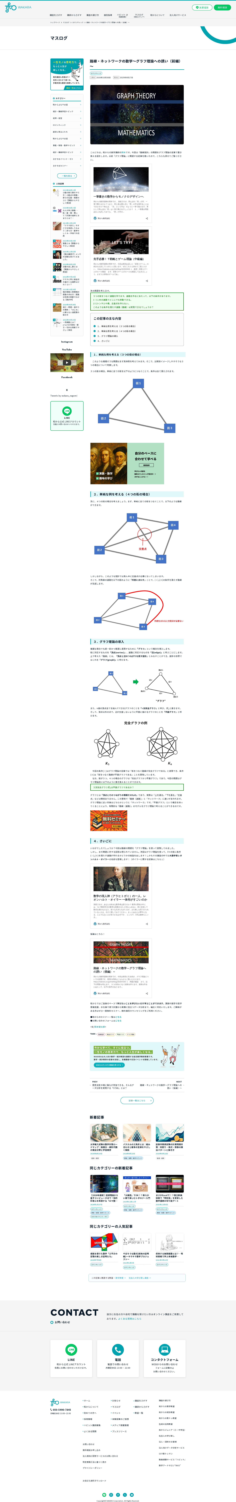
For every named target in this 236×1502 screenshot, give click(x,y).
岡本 (124, 152)
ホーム (87, 1400)
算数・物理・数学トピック (133, 1158)
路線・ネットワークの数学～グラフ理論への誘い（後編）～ (161, 1086)
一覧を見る (67, 175)
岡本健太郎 (100, 1026)
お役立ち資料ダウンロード (94, 1480)
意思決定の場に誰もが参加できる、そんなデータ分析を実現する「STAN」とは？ (113, 1086)
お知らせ (116, 1400)
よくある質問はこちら (129, 1318)
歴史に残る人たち (60, 132)
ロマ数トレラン (166, 1453)
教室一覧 (139, 1412)
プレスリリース (119, 1431)
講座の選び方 (165, 1400)
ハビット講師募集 (92, 1425)
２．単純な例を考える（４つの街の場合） (117, 331)
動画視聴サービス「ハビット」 (172, 1459)
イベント (116, 1412)
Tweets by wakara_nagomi (63, 395)
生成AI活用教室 (166, 1424)
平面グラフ (120, 1034)
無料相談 (222, 7)
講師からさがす (142, 1406)
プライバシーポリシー (92, 1468)
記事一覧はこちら (137, 1100)
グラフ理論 (130, 1034)
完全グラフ (110, 1034)
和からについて (91, 1406)
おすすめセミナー (60, 165)
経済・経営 (95, 1158)
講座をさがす (141, 1400)
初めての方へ (90, 1412)
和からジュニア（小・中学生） (172, 1430)
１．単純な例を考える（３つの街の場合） (117, 326)
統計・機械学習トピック (63, 111)
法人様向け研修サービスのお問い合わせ (100, 1456)
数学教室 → (121, 1277)
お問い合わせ (89, 1444)
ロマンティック (96, 73)
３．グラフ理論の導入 (107, 336)
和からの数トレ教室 (168, 1418)
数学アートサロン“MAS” (170, 1465)
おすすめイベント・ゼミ (99, 1217)
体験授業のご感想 (120, 1419)
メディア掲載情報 (120, 1425)
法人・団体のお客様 (168, 1441)
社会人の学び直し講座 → (140, 1277)
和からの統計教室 (167, 1412)
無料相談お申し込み (91, 1450)
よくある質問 (90, 1431)
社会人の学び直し (167, 1436)
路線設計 (101, 1034)
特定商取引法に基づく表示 (94, 1462)
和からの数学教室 (167, 1406)
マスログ (116, 1406)
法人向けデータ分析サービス (171, 1447)
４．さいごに (103, 340)
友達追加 (204, 7)
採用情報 (88, 1419)
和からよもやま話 (60, 104)
